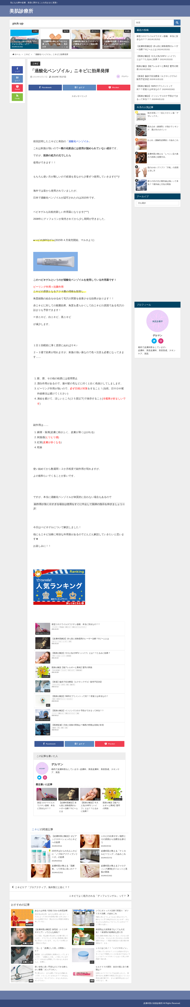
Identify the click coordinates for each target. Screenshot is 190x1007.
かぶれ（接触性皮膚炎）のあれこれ (163, 140)
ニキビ (35, 63)
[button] (13, 39)
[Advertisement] (56, 117)
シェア (17, 71)
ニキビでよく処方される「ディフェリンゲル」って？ (97, 895)
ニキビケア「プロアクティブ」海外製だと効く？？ (42, 887)
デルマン (125, 76)
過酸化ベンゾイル (79, 141)
